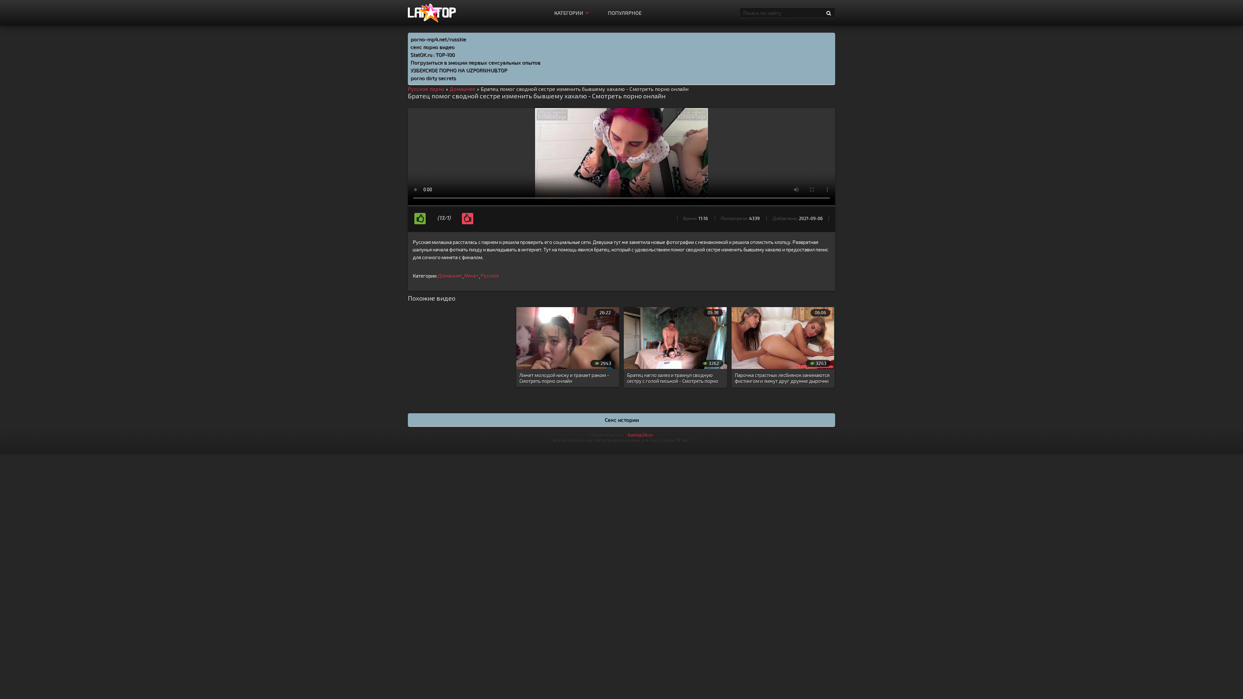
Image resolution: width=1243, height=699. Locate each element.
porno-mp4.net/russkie (438, 39)
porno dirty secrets (433, 78)
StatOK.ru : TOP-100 (432, 54)
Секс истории (622, 419)
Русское (490, 276)
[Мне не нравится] (467, 218)
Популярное (625, 13)
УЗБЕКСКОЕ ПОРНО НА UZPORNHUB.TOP (458, 70)
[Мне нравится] (420, 218)
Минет (471, 276)
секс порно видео (432, 47)
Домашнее (450, 276)
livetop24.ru (640, 435)
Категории (568, 13)
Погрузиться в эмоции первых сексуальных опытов (475, 62)
